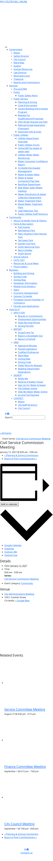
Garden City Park (26, 243)
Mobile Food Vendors (25, 286)
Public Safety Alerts (28, 95)
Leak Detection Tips (28, 210)
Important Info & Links (29, 131)
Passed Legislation (27, 348)
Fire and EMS (20, 89)
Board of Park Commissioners (20, 458)
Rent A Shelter (25, 250)
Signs (16, 289)
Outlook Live (10, 555)
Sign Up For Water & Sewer (32, 385)
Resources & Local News (26, 263)
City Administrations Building (19, 594)
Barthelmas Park (26, 230)
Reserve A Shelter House (30, 381)
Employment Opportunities (32, 319)
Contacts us (27, 852)
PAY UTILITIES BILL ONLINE (13, 1)
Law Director (20, 72)
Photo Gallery (21, 266)
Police (17, 92)
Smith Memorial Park (29, 246)
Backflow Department (29, 184)
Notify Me (23, 378)
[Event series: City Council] (40, 828)
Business (13, 270)
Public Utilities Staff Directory (33, 214)
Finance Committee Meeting (25, 766)
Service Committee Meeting (24, 709)
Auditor (17, 65)
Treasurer (19, 79)
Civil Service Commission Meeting (21, 578)
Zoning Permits (26, 325)
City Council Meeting (19, 824)
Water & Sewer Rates (29, 174)
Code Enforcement (27, 105)
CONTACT (18, 398)
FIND (16, 342)
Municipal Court (22, 75)
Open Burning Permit (29, 322)
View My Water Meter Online (32, 391)
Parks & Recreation (23, 223)
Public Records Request (30, 365)
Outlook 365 (10, 551)
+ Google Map (22, 600)
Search (8, 417)
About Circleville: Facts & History (30, 220)
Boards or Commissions (30, 316)
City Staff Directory (27, 404)
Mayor (17, 52)
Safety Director (21, 56)
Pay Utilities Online (27, 388)
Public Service (21, 98)
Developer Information (25, 283)
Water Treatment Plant (29, 200)
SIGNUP (18, 375)
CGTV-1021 (19, 260)
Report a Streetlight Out (30, 335)
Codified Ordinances (28, 352)
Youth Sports (24, 253)
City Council (20, 59)
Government (15, 49)
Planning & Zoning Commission (21, 455)
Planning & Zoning (27, 102)
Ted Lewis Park (25, 240)
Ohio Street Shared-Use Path (33, 121)
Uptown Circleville (23, 296)
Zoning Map (20, 279)
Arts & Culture (21, 256)
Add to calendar (9, 504)
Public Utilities (21, 135)
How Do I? (14, 309)
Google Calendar (13, 545)
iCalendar (9, 548)
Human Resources (23, 69)
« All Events (5, 433)
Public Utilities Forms (29, 144)
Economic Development (26, 293)
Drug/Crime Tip (26, 332)
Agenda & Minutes (27, 345)
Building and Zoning (24, 273)
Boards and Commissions (27, 82)
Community (15, 217)
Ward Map (19, 62)
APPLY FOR (19, 312)
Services (13, 85)
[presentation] (28, 682)
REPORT (18, 329)
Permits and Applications (26, 306)
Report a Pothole (26, 339)
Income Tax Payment (28, 395)
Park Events (24, 227)
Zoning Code (20, 276)
